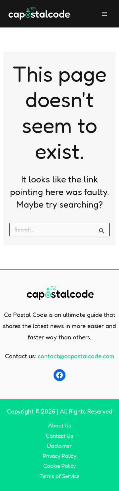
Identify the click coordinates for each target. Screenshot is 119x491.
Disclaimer (59, 445)
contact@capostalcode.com (76, 356)
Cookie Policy (59, 466)
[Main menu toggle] (104, 14)
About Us (59, 425)
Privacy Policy (59, 456)
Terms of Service (59, 476)
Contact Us (59, 435)
